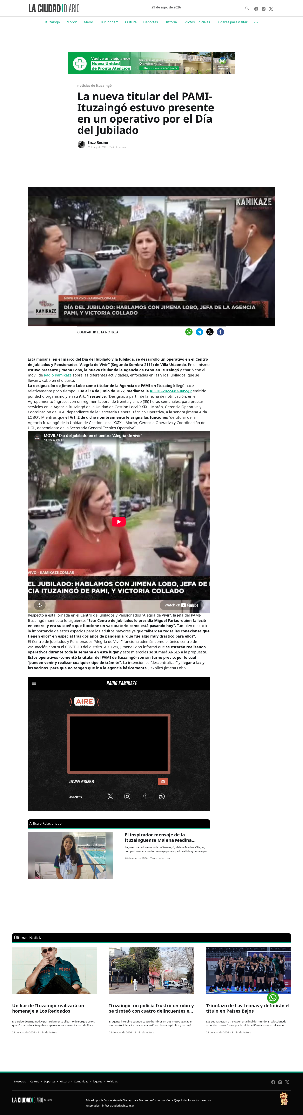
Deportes (150, 22)
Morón (72, 22)
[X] (210, 331)
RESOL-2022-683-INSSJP (171, 390)
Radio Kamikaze (58, 375)
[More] (256, 22)
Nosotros (20, 1081)
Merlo (88, 22)
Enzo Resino (98, 142)
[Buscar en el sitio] (247, 8)
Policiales (112, 1081)
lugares (97, 1081)
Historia (170, 22)
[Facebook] (220, 331)
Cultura (131, 22)
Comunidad (81, 1081)
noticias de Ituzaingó (94, 85)
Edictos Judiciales (196, 22)
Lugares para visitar (232, 22)
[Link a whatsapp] (273, 996)
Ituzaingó (52, 22)
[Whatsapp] (189, 331)
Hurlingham (109, 22)
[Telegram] (199, 331)
